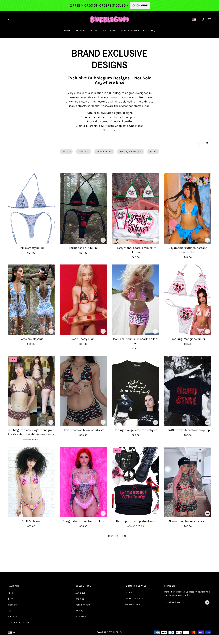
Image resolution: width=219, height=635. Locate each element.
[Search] (9, 19)
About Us (13, 617)
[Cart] (209, 19)
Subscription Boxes (18, 623)
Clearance (81, 617)
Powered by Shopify (109, 632)
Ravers (79, 611)
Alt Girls (80, 593)
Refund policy (132, 604)
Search (129, 593)
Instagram (13, 605)
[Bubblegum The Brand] (109, 19)
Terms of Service (134, 598)
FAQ (9, 611)
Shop (10, 599)
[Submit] (207, 602)
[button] (201, 143)
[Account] (203, 19)
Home (11, 593)
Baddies (80, 599)
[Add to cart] (51, 240)
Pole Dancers (83, 605)
